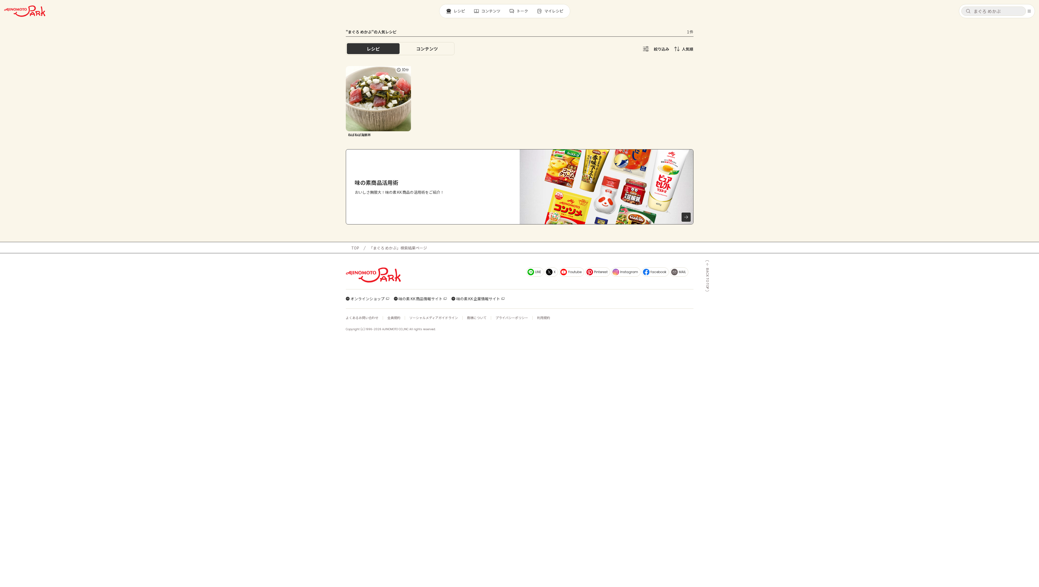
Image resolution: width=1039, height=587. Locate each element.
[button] (993, 11)
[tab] (427, 48)
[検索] (968, 11)
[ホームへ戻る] (24, 11)
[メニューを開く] (1029, 11)
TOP (355, 248)
